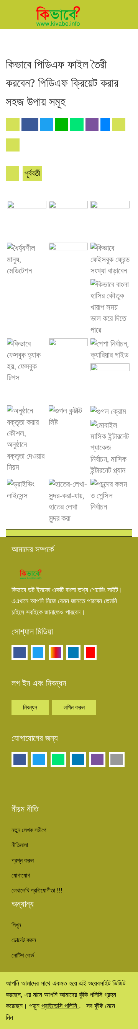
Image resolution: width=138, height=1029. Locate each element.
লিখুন (16, 925)
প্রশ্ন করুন (23, 860)
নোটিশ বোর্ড (23, 955)
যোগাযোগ (21, 875)
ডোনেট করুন (24, 940)
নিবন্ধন (30, 707)
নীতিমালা (20, 845)
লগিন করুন (74, 707)
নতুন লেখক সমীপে (29, 830)
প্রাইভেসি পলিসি (60, 1006)
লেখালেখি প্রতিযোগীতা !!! (37, 890)
